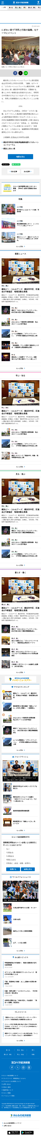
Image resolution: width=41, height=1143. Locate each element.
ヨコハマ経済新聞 (20, 2)
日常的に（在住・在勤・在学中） (19, 863)
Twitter (17, 1067)
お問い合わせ (7, 1084)
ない (8, 849)
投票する (13, 869)
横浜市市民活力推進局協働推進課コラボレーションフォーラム (21, 143)
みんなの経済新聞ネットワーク (20, 1115)
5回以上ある (11, 860)
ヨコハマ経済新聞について (10, 1075)
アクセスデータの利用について (12, 1081)
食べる (11, 7)
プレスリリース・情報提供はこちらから (14, 1078)
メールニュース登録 (8, 1096)
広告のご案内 (7, 1087)
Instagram (23, 1067)
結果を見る (28, 869)
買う (25, 7)
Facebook (12, 1067)
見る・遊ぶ (18, 7)
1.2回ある (9, 852)
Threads (29, 1067)
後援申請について (8, 1090)
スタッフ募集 (7, 1093)
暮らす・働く (32, 7)
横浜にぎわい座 (9, 148)
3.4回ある (10, 856)
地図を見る (20, 157)
